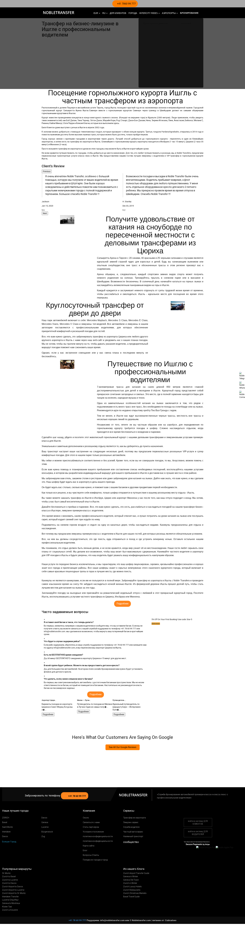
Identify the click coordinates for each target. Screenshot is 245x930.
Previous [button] (46, 171)
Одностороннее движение (155, 23)
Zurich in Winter (130, 883)
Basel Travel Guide (131, 896)
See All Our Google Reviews (122, 747)
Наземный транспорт (133, 836)
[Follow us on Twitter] (125, 849)
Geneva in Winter (130, 876)
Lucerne (44, 827)
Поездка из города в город (95, 860)
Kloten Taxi (7, 906)
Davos (44, 818)
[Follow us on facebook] (129, 849)
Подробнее (48, 712)
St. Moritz (6, 873)
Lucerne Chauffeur (10, 900)
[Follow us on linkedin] (141, 849)
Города (132, 13)
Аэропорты (169, 13)
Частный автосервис (133, 832)
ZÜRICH (5, 818)
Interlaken (6, 832)
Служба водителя (131, 827)
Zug (43, 836)
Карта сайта (88, 846)
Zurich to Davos (9, 883)
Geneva (44, 822)
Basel (4, 822)
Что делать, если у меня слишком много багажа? (68, 679)
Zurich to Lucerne (10, 880)
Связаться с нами (91, 822)
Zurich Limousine (10, 910)
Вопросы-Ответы (91, 855)
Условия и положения (93, 832)
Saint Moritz (7, 827)
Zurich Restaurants (131, 890)
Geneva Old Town (131, 880)
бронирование (189, 13)
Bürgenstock (47, 832)
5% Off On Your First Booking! (165, 619)
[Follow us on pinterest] (137, 849)
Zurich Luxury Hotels (132, 886)
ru (104, 13)
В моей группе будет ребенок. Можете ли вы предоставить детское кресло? (82, 665)
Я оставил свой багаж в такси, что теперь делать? (69, 622)
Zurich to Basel (9, 876)
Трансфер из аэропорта (134, 818)
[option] (82, 192)
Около (86, 818)
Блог (85, 850)
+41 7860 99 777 (126, 3)
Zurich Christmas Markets (134, 893)
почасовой (186, 23)
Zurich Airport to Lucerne (13, 890)
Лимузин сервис (130, 822)
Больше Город (9, 841)
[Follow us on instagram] (133, 849)
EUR (96, 13)
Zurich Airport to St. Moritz (14, 893)
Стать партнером (91, 827)
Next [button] (45, 213)
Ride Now (156, 624)
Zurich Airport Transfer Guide (136, 873)
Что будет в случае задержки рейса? (62, 641)
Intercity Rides (148, 13)
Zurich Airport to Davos (12, 886)
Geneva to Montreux (11, 903)
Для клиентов (118, 13)
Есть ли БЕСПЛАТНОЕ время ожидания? (63, 655)
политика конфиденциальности (98, 836)
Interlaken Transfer (10, 896)
